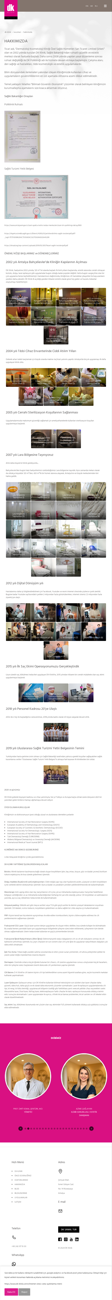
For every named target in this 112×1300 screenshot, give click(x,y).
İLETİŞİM (18, 1202)
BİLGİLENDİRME (21, 1193)
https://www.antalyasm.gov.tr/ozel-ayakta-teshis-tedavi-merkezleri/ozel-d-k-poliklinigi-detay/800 (43, 225)
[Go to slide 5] (37, 1128)
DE (91, 5)
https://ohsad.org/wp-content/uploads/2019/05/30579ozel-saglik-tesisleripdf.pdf (36, 245)
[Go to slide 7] (43, 1128)
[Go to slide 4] (34, 1128)
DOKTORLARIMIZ (21, 1180)
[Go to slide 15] (66, 1128)
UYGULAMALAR (21, 1197)
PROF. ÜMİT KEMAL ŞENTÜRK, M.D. (28, 1108)
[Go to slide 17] (72, 1128)
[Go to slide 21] (84, 1128)
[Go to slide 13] (60, 1128)
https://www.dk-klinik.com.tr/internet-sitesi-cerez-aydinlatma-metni (33, 1283)
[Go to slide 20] (81, 1128)
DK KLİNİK (18, 1171)
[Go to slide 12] (57, 1128)
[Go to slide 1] (25, 1128)
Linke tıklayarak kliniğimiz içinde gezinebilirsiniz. (24, 857)
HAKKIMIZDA (20, 1184)
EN (87, 5)
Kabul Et (11, 1292)
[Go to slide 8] (46, 1128)
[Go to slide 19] (78, 1128)
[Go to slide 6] (40, 1128)
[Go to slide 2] (28, 1129)
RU (96, 5)
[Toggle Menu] (105, 6)
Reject (24, 1292)
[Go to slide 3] (31, 1128)
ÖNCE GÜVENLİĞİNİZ (23, 1175)
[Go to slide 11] (54, 1128)
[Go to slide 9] (49, 1128)
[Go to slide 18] (75, 1128)
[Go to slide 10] (51, 1128)
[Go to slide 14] (63, 1128)
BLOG (17, 1188)
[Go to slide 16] (69, 1128)
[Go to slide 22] (87, 1128)
